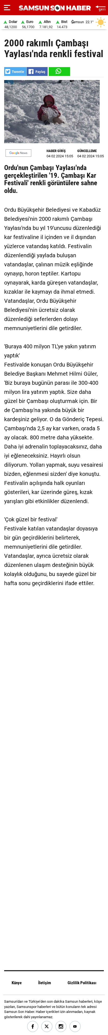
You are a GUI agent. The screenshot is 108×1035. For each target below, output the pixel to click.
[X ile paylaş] (15, 71)
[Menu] (7, 8)
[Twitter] (47, 1026)
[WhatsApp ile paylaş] (59, 71)
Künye (17, 982)
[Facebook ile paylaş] (37, 71)
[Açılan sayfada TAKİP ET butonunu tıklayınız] (18, 153)
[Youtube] (75, 1026)
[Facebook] (32, 1026)
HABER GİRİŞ (56, 151)
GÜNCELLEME (87, 151)
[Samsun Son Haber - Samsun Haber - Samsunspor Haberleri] (54, 8)
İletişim (44, 982)
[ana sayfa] (100, 7)
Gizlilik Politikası (82, 982)
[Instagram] (61, 1026)
